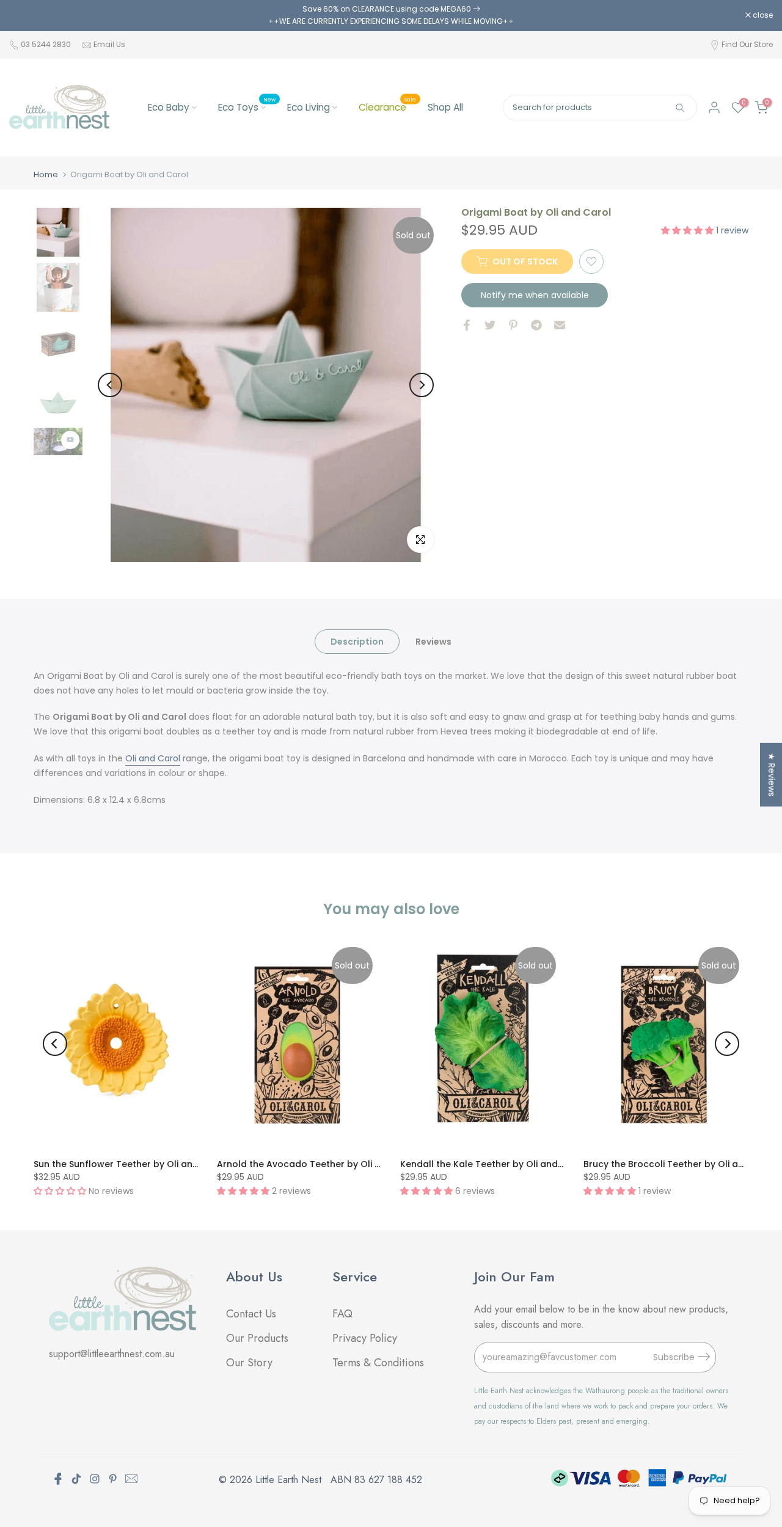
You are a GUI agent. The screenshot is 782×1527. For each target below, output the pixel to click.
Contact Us (251, 1314)
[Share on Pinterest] (513, 325)
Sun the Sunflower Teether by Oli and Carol (130, 1164)
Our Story (249, 1363)
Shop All (445, 107)
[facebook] (58, 1479)
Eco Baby (168, 107)
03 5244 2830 (47, 44)
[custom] (76, 1479)
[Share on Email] (559, 325)
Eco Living (308, 107)
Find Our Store (747, 44)
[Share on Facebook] (466, 325)
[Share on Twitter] (489, 325)
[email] (131, 1479)
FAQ (344, 1314)
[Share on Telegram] (536, 325)
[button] (688, 230)
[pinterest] (113, 1479)
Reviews (433, 641)
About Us (254, 1276)
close (26, 15)
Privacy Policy (364, 1338)
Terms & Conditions (378, 1363)
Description (357, 641)
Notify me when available (535, 295)
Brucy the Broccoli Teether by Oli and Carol (680, 1164)
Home (46, 174)
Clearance (387, 107)
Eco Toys (247, 107)
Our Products (257, 1338)
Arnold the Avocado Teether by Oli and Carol (318, 1164)
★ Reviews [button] (772, 774)
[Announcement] (391, 15)
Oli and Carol (152, 758)
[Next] (421, 385)
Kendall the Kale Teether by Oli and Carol (492, 1164)
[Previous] (110, 385)
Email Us (109, 44)
